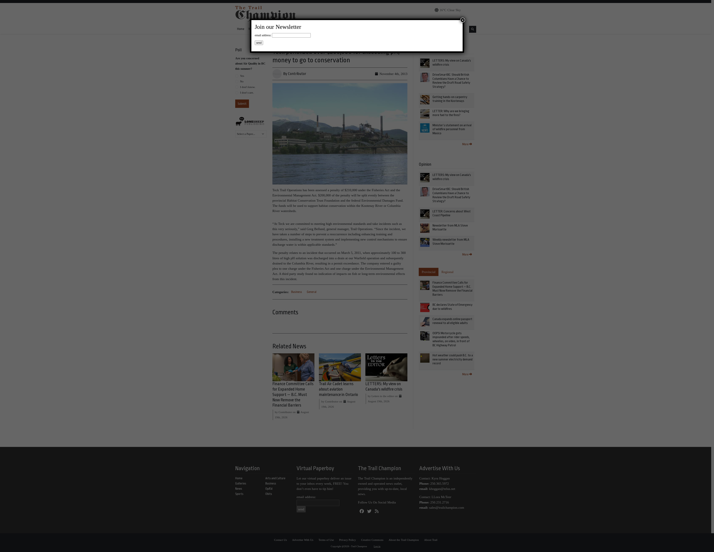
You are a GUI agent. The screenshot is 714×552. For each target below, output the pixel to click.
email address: (263, 35)
